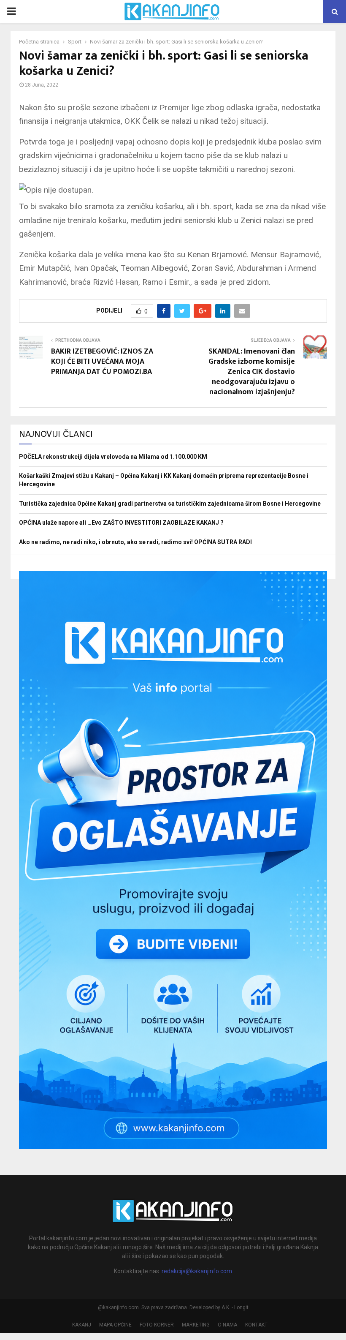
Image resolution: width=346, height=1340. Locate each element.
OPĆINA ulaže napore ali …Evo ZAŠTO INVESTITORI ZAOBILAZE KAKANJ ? (121, 522)
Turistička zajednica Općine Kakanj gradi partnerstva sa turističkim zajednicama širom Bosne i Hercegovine (170, 503)
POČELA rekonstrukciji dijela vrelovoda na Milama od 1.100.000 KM (113, 456)
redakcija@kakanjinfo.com (197, 1271)
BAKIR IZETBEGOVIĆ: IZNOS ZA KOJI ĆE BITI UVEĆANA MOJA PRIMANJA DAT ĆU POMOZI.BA (102, 361)
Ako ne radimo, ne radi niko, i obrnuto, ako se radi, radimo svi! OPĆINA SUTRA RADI (135, 542)
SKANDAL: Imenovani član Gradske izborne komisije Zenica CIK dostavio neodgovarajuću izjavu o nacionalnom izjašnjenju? (251, 371)
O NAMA (227, 1325)
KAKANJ (81, 1325)
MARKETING (196, 1325)
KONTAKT (256, 1325)
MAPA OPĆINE (115, 1325)
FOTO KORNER (157, 1325)
